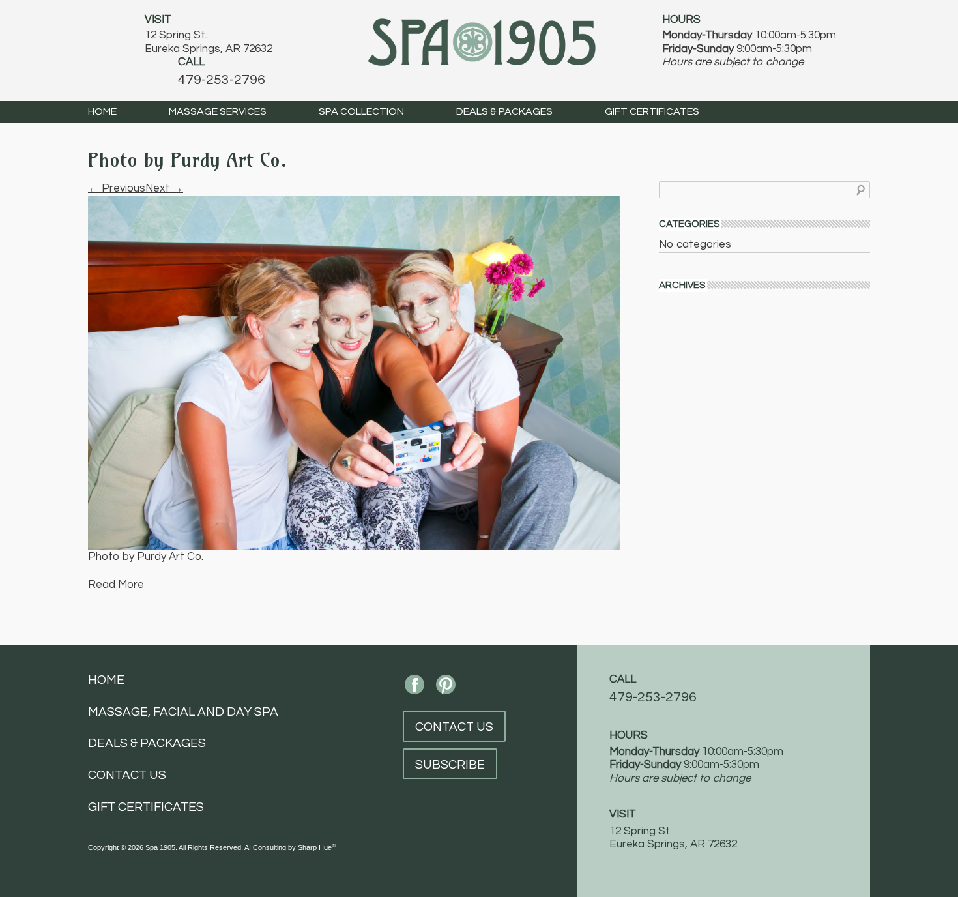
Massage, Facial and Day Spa (183, 711)
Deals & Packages (504, 111)
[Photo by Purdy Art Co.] (354, 372)
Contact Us (127, 775)
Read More (116, 585)
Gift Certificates (652, 111)
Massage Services (218, 111)
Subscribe (450, 764)
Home (102, 111)
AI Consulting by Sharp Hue (290, 847)
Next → (164, 188)
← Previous (116, 188)
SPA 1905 (481, 40)
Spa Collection (361, 111)
